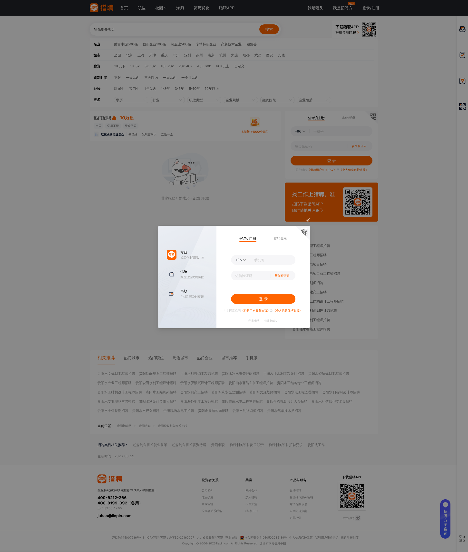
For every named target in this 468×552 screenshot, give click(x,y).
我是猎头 (254, 320)
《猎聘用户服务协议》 (255, 310)
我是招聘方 (271, 320)
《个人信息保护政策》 (287, 310)
